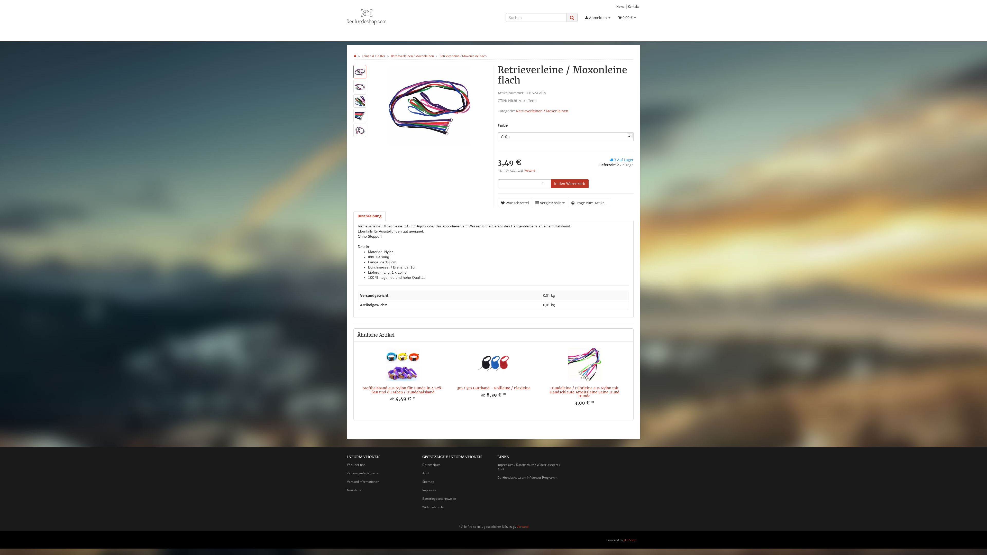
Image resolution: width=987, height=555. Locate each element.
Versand (529, 170)
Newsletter (355, 490)
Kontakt (633, 6)
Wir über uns (356, 464)
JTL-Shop (630, 540)
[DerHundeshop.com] (393, 17)
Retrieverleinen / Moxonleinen (542, 110)
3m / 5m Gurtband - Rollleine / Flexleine (494, 388)
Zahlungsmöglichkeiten (363, 473)
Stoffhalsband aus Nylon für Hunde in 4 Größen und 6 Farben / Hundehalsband (403, 390)
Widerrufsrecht (433, 507)
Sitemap (428, 481)
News (620, 6)
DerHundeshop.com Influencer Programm (527, 477)
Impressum (430, 490)
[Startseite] (354, 56)
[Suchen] (572, 17)
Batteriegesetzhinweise (439, 498)
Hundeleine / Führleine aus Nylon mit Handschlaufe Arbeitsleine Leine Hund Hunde (584, 392)
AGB (425, 473)
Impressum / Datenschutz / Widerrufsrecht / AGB (528, 466)
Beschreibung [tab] (369, 216)
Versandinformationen (363, 481)
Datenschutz (431, 464)
